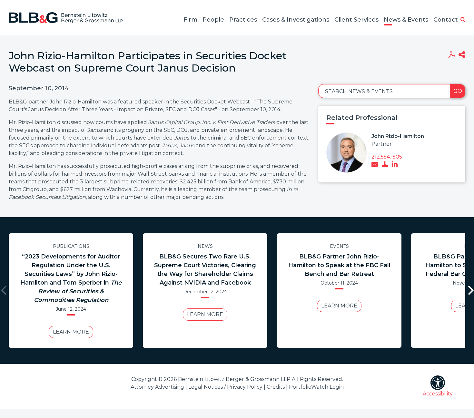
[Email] (375, 165)
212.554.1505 (386, 157)
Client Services (356, 19)
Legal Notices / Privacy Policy (225, 387)
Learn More (71, 332)
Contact (445, 19)
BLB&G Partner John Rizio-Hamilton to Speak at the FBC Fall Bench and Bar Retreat (339, 265)
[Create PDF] (451, 55)
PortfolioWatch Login (316, 387)
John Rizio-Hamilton (397, 136)
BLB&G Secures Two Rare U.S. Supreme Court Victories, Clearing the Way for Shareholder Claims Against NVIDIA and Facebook (205, 269)
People (213, 19)
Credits (276, 387)
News (205, 246)
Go (457, 91)
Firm (190, 19)
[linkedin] (394, 165)
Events (339, 246)
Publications (71, 246)
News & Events (406, 19)
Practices (243, 19)
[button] (462, 20)
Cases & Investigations (295, 19)
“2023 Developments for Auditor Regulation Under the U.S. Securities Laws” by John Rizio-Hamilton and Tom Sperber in (71, 278)
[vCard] (385, 165)
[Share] (462, 55)
